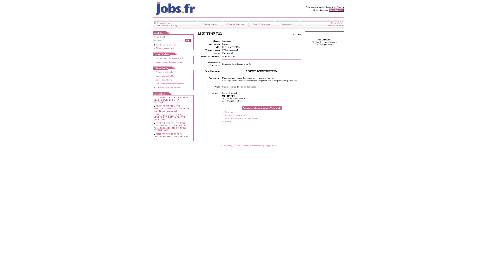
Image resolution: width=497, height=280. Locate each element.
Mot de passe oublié (165, 48)
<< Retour (226, 121)
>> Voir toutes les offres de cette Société (240, 118)
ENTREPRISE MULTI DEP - (172, 136)
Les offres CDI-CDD (165, 76)
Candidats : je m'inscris (166, 45)
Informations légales (258, 145)
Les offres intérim (164, 80)
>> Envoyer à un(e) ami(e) (234, 115)
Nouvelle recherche (164, 72)
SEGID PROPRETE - (171, 108)
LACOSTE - (171, 99)
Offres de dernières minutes (168, 87)
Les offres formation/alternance (170, 83)
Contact (272, 145)
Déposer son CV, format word (169, 58)
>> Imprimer (228, 112)
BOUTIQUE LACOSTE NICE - (170, 117)
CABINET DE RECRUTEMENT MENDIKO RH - (170, 126)
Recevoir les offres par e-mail (169, 62)
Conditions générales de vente (234, 145)
